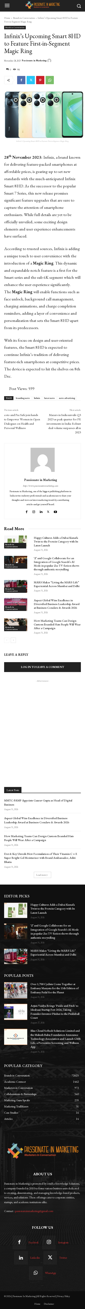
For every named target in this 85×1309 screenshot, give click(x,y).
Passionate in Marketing (34, 60)
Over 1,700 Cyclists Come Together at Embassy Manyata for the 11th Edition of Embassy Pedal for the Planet (55, 988)
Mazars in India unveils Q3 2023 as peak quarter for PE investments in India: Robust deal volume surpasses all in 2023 (64, 423)
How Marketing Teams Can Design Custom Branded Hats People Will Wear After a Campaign (57, 624)
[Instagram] (33, 511)
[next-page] (13, 640)
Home (7, 18)
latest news (49, 398)
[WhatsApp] (50, 80)
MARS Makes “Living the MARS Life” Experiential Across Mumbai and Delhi (56, 584)
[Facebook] (21, 80)
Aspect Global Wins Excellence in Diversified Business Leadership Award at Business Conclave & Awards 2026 (56, 604)
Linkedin (35, 1257)
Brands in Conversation (24, 18)
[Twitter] (31, 80)
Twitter (63, 1257)
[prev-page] (6, 640)
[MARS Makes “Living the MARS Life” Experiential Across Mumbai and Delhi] (15, 586)
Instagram (63, 1242)
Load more (41, 875)
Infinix (37, 398)
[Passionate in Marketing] (50, 61)
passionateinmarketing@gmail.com (34, 1211)
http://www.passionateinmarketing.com (40, 485)
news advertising (67, 398)
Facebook (33, 1242)
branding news (23, 398)
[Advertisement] (42, 725)
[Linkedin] (40, 511)
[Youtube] (56, 511)
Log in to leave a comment (42, 667)
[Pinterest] (40, 80)
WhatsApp (50, 1273)
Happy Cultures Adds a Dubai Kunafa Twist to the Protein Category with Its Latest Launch (56, 541)
